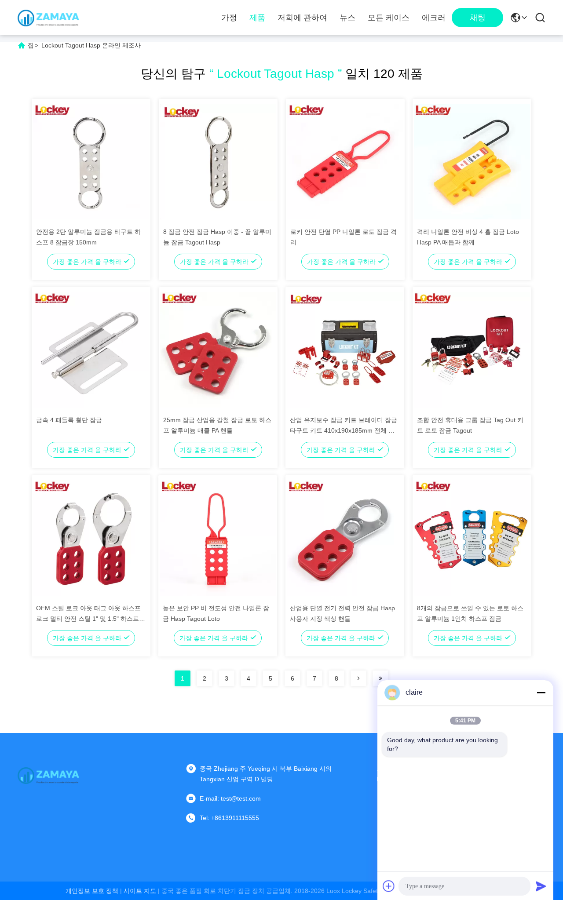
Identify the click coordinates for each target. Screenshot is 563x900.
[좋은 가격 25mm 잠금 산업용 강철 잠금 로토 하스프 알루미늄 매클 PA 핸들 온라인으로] (218, 349)
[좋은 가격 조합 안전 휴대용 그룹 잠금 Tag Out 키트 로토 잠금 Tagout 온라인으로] (471, 349)
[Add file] (389, 886)
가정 (229, 17)
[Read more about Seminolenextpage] (358, 678)
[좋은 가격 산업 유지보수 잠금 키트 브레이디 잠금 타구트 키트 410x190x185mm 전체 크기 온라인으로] (344, 349)
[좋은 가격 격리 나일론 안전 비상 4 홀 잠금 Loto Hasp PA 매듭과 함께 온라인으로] (471, 161)
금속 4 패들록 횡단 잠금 (69, 419)
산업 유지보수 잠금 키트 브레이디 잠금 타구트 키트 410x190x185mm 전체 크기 (343, 430)
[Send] (541, 886)
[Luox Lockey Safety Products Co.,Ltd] (48, 17)
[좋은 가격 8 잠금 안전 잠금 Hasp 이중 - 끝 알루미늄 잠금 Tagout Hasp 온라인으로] (218, 161)
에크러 (434, 17)
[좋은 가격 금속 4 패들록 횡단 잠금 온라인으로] (91, 349)
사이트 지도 (140, 890)
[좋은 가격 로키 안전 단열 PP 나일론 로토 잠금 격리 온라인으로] (345, 161)
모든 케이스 (388, 17)
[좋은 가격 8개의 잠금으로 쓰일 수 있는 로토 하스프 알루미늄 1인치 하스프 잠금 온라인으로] (471, 538)
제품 (257, 17)
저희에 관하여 (302, 17)
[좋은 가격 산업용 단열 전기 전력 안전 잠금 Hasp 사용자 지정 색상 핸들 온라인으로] (344, 538)
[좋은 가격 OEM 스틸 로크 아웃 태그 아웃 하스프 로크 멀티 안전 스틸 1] (91, 538)
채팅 (478, 17)
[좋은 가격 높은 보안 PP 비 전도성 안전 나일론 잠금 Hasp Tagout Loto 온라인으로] (217, 538)
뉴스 (347, 17)
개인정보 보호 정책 (92, 890)
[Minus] (541, 692)
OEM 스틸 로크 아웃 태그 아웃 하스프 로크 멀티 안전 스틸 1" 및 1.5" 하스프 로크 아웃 (88, 619)
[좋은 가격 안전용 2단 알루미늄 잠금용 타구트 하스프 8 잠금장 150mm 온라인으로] (91, 161)
